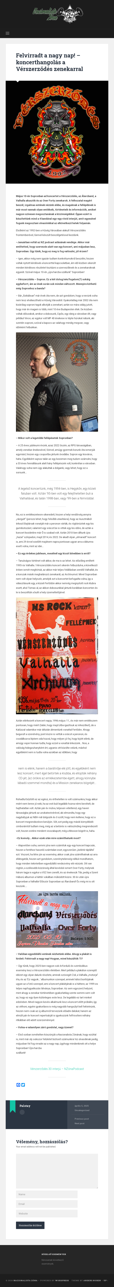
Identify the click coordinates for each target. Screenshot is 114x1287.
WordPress (62, 1280)
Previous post (82, 1119)
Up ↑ (106, 1280)
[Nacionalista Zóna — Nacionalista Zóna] (57, 14)
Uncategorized (82, 1110)
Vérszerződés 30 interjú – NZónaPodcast (57, 1069)
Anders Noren (92, 1280)
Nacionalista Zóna (25, 1280)
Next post (79, 1123)
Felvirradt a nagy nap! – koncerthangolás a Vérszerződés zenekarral (49, 62)
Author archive (22, 1112)
